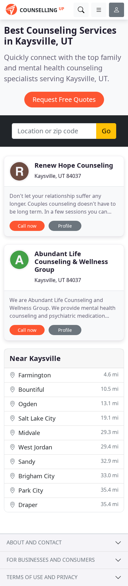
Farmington (67, 375)
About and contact (34, 542)
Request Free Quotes (64, 99)
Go (106, 130)
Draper (67, 505)
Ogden (67, 404)
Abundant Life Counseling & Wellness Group (71, 261)
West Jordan (67, 447)
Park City (67, 490)
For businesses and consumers (51, 559)
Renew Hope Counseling (73, 165)
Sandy (67, 461)
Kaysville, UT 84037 (57, 176)
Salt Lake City (67, 418)
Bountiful (67, 389)
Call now (27, 226)
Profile (65, 226)
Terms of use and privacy (42, 577)
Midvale (67, 432)
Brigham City (67, 476)
